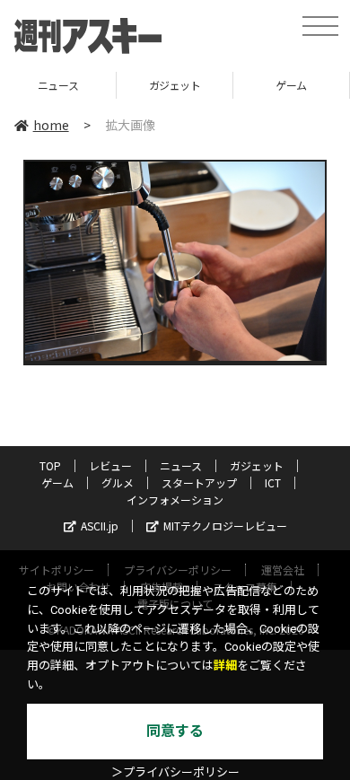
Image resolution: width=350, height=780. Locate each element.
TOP (50, 465)
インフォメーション (175, 499)
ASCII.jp (99, 525)
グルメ (117, 482)
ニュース (181, 465)
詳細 (225, 665)
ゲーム (248, 84)
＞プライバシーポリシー (175, 772)
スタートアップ (199, 482)
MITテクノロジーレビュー (225, 525)
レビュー (110, 465)
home (51, 125)
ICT (273, 482)
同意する (175, 731)
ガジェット (131, 84)
